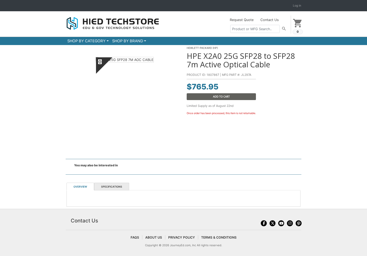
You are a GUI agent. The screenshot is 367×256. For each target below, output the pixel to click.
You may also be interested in (96, 165)
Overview (80, 186)
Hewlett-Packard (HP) (202, 48)
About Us (153, 237)
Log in (297, 5)
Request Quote (242, 20)
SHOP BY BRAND (127, 41)
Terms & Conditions (219, 237)
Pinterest (299, 223)
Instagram (290, 223)
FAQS (135, 237)
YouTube (281, 223)
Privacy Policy (181, 237)
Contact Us (269, 20)
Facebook (264, 223)
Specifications (111, 186)
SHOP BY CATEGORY (86, 41)
